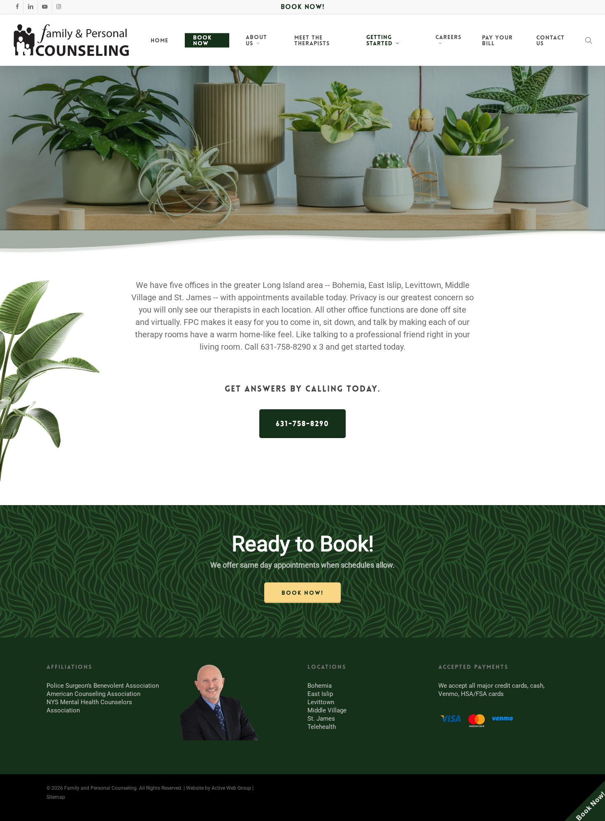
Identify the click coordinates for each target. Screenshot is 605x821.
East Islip (320, 694)
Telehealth (321, 727)
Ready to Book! (303, 544)
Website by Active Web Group (218, 788)
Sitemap (56, 797)
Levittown (320, 702)
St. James (321, 718)
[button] (302, 423)
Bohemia (319, 685)
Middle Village (327, 710)
